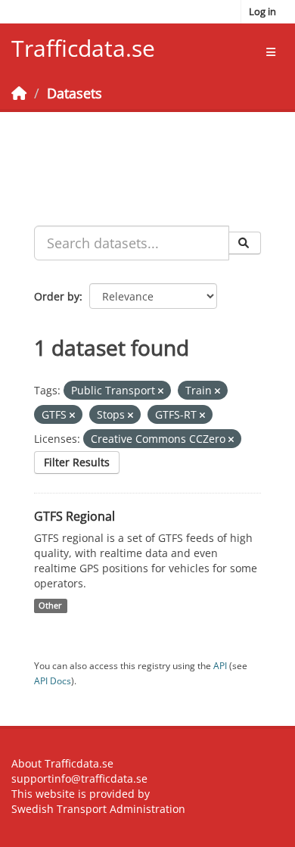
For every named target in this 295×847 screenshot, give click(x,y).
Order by (56, 296)
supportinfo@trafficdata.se (79, 778)
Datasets (74, 93)
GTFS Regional (74, 516)
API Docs (52, 680)
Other (50, 605)
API (220, 665)
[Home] (18, 93)
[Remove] (160, 391)
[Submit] (244, 243)
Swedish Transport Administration (98, 809)
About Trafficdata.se (62, 763)
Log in (262, 11)
